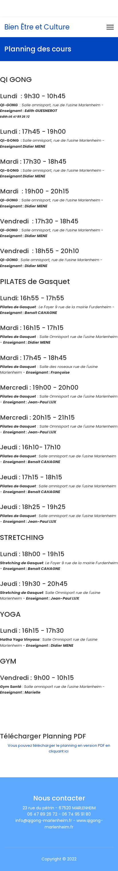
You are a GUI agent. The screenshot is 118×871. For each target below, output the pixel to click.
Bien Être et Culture (37, 27)
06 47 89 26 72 (44, 5)
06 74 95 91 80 (75, 5)
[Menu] (110, 27)
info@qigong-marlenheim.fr (59, 11)
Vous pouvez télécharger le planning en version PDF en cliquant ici (59, 748)
